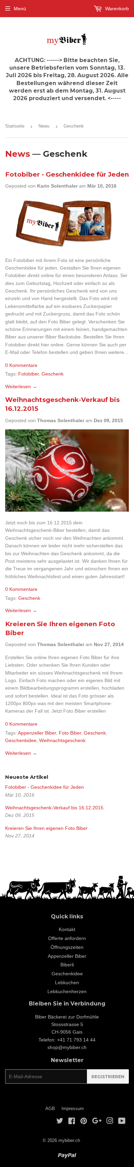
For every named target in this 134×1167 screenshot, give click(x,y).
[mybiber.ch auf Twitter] (59, 1121)
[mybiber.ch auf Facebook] (71, 1121)
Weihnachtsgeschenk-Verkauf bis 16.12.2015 (54, 807)
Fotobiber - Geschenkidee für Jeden (67, 174)
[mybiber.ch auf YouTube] (121, 1121)
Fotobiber (28, 374)
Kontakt (67, 929)
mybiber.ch (69, 1140)
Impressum (73, 1108)
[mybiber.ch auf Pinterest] (83, 1121)
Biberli (67, 964)
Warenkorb (116, 8)
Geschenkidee (20, 740)
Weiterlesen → (21, 386)
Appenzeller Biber (37, 733)
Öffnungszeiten (67, 947)
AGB (50, 1108)
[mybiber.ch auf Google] (97, 1121)
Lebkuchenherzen (67, 991)
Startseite (14, 126)
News (43, 126)
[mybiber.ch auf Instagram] (110, 1121)
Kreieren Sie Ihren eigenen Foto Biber (46, 828)
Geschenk (53, 374)
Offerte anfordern (67, 938)
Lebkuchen (67, 982)
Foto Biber (70, 733)
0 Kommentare (21, 365)
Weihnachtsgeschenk (62, 740)
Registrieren (107, 1076)
